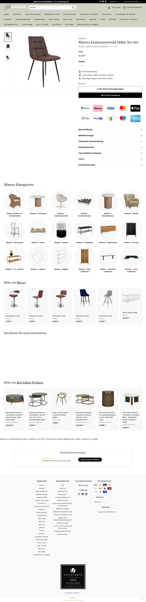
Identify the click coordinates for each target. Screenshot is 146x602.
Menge (82, 61)
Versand (62, 488)
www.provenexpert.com (62, 515)
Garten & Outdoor (89, 14)
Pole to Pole (42, 24)
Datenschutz (63, 491)
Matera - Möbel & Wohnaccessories (93, 46)
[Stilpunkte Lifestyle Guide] (73, 589)
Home (6, 14)
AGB (62, 485)
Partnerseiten (62, 534)
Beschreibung (85, 129)
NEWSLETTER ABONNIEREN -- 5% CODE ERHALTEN (51, 2)
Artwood (80, 19)
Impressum (62, 494)
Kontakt (17, 14)
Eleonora (56, 24)
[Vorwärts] (8, 88)
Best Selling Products (30, 382)
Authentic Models (129, 19)
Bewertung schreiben (90, 459)
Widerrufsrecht (62, 500)
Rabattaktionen (86, 147)
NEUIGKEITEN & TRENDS (87, 24)
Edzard (112, 19)
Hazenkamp (39, 19)
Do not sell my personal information (62, 527)
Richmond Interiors (126, 14)
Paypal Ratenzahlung (62, 531)
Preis (81, 52)
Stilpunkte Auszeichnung (91, 141)
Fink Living (54, 19)
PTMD (102, 19)
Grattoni (68, 19)
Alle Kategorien (33, 14)
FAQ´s (81, 159)
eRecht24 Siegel (62, 509)
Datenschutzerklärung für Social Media (62, 504)
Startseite (82, 38)
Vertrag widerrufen (62, 497)
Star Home (27, 24)
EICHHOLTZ (107, 14)
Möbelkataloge (52, 14)
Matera (92, 19)
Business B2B (69, 14)
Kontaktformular (87, 165)
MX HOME (69, 24)
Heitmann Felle (11, 24)
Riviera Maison (23, 19)
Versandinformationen (90, 153)
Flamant (8, 19)
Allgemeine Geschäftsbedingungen (62, 519)
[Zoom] (43, 61)
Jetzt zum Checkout (110, 95)
